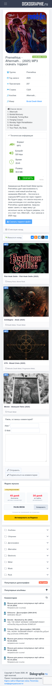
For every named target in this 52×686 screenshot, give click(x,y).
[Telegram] (39, 237)
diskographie (35, 3)
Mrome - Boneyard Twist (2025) (17, 406)
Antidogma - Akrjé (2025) (14, 320)
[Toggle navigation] (5, 3)
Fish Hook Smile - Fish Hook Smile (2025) (21, 276)
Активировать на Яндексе (26, 518)
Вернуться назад (14, 237)
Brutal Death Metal (34, 101)
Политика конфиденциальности (21, 682)
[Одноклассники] (35, 237)
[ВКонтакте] (32, 237)
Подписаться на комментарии (23, 474)
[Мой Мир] (46, 237)
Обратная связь (22, 680)
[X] (42, 237)
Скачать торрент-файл (20, 221)
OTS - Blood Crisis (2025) (14, 363)
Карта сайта (9, 680)
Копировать (40, 507)
